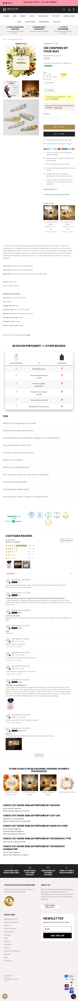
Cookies (7, 948)
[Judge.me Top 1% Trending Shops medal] (48, 522)
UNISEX (23, 16)
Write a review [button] (66, 540)
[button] (48, 56)
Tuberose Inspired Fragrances (13, 831)
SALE (19, 22)
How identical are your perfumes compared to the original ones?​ (31, 438)
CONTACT (56, 22)
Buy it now (59, 134)
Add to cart (59, 127)
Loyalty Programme (11, 922)
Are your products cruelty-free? (17, 445)
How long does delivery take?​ (16, 489)
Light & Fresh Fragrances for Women (15, 855)
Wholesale (7, 945)
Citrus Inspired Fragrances (12, 829)
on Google (26, 335)
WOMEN (6, 16)
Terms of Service (10, 929)
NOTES (32, 16)
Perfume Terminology (11, 951)
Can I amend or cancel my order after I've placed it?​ (26, 474)
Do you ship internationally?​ (15, 482)
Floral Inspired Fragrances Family (14, 842)
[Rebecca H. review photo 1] (14, 744)
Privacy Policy (9, 932)
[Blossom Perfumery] (10, 9)
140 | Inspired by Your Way (15, 39)
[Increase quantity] (57, 118)
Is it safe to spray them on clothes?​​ (18, 452)
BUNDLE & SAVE (69, 16)
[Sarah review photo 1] (11, 704)
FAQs (6, 938)
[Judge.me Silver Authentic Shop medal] (57, 515)
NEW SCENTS (43, 16)
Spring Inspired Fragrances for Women (16, 811)
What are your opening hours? (16, 467)
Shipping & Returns (50, 189)
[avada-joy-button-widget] (4, 996)
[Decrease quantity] (45, 118)
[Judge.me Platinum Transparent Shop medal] (48, 515)
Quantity (46, 114)
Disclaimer (7, 935)
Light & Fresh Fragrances (11, 852)
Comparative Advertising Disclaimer (56, 194)
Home (4, 39)
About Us (7, 925)
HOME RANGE (44, 22)
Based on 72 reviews (13, 542)
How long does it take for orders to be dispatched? (25, 496)
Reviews (7, 941)
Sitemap (7, 954)
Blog (5, 957)
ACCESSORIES (30, 22)
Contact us (8, 961)
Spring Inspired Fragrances (12, 808)
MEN (14, 16)
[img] (16, 580)
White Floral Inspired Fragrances (14, 834)
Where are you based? (13, 460)
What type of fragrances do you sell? (19, 423)
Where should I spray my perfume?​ (18, 430)
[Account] (68, 9)
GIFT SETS (56, 16)
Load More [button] (39, 755)
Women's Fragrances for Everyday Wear (17, 821)
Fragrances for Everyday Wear (13, 819)
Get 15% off (57, 935)
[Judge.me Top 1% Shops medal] (65, 515)
